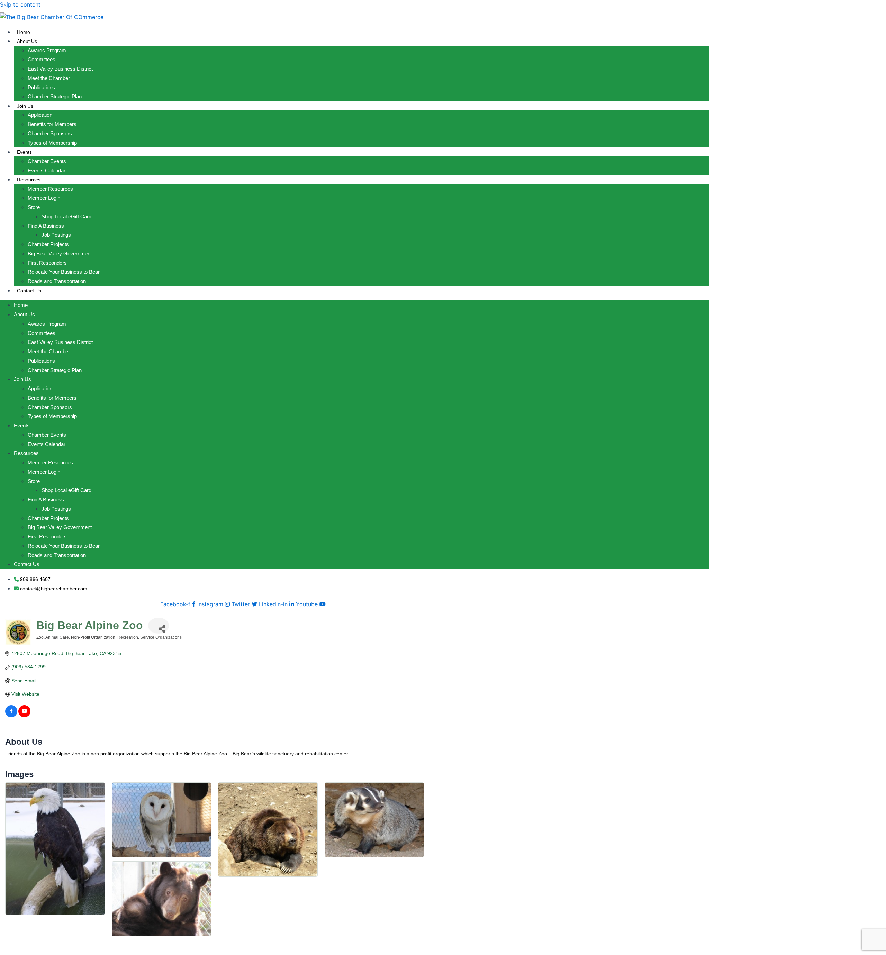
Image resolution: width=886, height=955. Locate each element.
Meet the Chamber (49, 78)
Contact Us (29, 290)
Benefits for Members (52, 124)
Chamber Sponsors (50, 133)
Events (24, 152)
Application (40, 115)
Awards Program (47, 50)
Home (23, 32)
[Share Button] (158, 625)
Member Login (44, 198)
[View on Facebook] (11, 715)
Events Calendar (46, 170)
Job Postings (56, 235)
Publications (41, 87)
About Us (27, 41)
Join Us (25, 106)
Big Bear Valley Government (60, 253)
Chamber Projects (48, 244)
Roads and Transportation (57, 281)
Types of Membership (52, 143)
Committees (41, 59)
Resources (28, 179)
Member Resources (50, 189)
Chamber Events (47, 161)
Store (34, 207)
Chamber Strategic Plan (55, 96)
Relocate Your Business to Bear (64, 272)
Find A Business (46, 226)
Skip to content (20, 4)
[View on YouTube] (24, 715)
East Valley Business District (60, 69)
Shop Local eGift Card (66, 216)
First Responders (47, 263)
